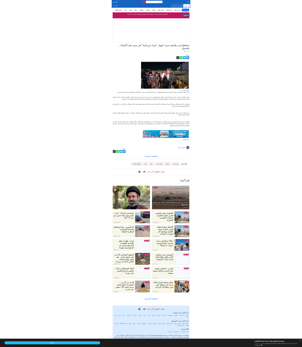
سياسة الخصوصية (258, 343)
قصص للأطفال (123, 323)
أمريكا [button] (167, 164)
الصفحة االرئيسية (151, 299)
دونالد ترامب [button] (159, 164)
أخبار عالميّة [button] (169, 10)
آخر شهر (171, 331)
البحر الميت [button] (175, 164)
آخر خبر (115, 2)
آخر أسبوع (177, 331)
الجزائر (176, 315)
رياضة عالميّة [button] (161, 10)
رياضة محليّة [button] (177, 10)
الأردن (186, 315)
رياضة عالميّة (161, 323)
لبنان (123, 315)
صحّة (134, 323)
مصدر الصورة (185, 90)
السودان (164, 315)
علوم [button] (125, 10)
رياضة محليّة (177, 323)
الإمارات (181, 315)
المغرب (154, 315)
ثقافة (138, 323)
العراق (158, 315)
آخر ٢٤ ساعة (184, 331)
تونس (144, 315)
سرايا (179, 147)
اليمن (148, 315)
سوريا (139, 315)
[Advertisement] (151, 31)
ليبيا (120, 315)
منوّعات (186, 240)
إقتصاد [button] (153, 10)
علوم (130, 323)
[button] (144, 171)
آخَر (187, 317)
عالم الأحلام (181, 325)
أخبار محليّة (186, 213)
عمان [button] (151, 164)
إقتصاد (155, 323)
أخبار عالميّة (155, 187)
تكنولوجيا (143, 323)
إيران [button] (145, 164)
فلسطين (128, 315)
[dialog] (151, 343)
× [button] (300, 340)
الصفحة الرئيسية (151, 156)
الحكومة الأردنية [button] (137, 164)
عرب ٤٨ (134, 315)
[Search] (144, 2)
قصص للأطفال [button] (118, 10)
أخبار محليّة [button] (185, 10)
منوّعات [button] (148, 10)
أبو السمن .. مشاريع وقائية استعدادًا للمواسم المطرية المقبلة (147, 14)
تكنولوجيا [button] (141, 10)
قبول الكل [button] (52, 342)
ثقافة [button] (135, 10)
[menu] (188, 2)
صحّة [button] (130, 10)
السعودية (170, 315)
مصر (116, 315)
